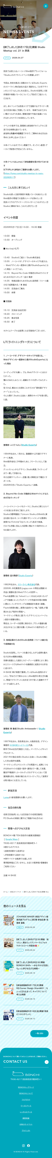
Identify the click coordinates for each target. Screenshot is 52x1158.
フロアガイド (26, 1099)
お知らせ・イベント (15, 892)
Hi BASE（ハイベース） (19, 745)
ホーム (5, 892)
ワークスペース (26, 1106)
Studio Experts (25, 576)
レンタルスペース (26, 1112)
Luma (6, 797)
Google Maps (11, 839)
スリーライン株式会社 (26, 584)
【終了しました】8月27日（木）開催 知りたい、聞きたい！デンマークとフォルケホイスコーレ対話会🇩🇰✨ (32, 942)
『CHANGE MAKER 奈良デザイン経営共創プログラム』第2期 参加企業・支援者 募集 (32, 920)
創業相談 (26, 1118)
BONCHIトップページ (26, 1087)
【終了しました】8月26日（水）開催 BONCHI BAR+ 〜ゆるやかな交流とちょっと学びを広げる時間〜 (32, 965)
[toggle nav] (45, 6)
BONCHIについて (26, 1093)
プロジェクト (26, 1130)
